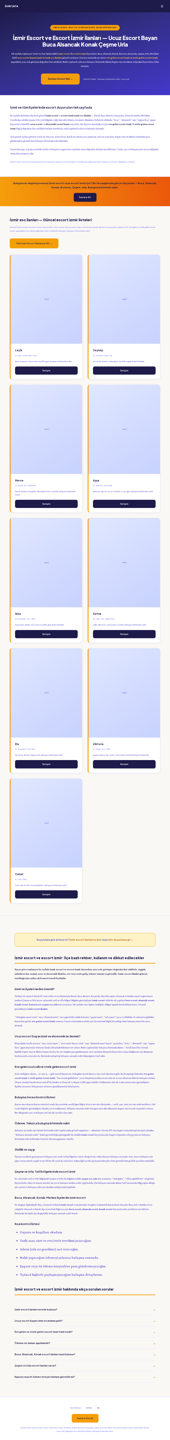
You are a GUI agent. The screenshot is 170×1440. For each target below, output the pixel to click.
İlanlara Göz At (85, 1418)
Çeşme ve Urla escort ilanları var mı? (35, 1365)
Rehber (89, 1408)
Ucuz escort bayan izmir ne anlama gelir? (39, 1320)
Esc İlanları (76, 1408)
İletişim (46, 370)
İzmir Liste (11, 6)
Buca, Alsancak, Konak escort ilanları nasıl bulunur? (45, 1354)
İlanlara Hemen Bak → (60, 78)
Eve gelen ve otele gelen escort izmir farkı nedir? (44, 1331)
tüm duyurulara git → (120, 939)
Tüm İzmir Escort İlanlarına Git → (34, 243)
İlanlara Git (85, 197)
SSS (98, 1408)
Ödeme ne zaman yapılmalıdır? (32, 1343)
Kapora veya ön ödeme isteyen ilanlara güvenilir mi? (45, 1376)
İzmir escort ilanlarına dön (85, 939)
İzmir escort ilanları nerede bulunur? (36, 1309)
